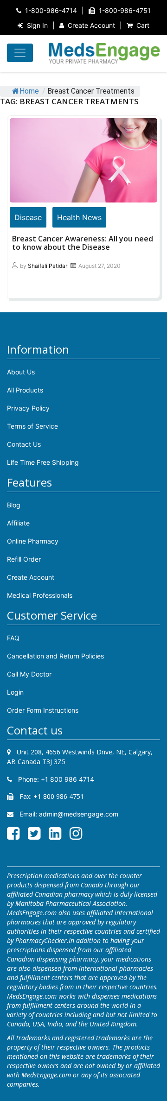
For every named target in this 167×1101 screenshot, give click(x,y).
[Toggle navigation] (20, 53)
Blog (13, 505)
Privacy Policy (28, 408)
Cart (142, 25)
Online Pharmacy (32, 541)
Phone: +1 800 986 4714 (55, 779)
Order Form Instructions (42, 710)
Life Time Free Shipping (43, 462)
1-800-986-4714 (51, 10)
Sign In (37, 25)
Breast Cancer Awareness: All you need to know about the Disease (82, 242)
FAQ (13, 638)
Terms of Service (32, 426)
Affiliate (18, 523)
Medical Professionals (39, 595)
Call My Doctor (29, 674)
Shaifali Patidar (47, 265)
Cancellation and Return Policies (55, 656)
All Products (25, 390)
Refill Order (24, 559)
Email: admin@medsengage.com (68, 814)
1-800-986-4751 (125, 10)
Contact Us (24, 444)
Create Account (91, 25)
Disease (28, 217)
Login (15, 692)
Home (29, 91)
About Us (21, 372)
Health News (79, 217)
